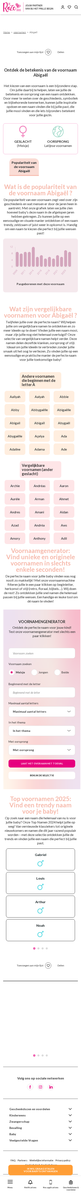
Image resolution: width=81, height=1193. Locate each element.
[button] (10, 1183)
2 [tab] (38, 948)
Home (6, 32)
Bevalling (15, 1128)
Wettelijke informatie (41, 1160)
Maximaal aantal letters (23, 703)
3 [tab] (43, 948)
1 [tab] (34, 948)
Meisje (20, 672)
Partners (22, 1160)
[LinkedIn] (51, 1087)
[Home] (29, 7)
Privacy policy (62, 1160)
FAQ (13, 1160)
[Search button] (76, 7)
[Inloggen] (62, 7)
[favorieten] (48, 52)
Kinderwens (17, 1115)
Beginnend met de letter (24, 684)
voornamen (20, 32)
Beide (65, 672)
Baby (12, 1134)
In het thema (17, 722)
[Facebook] (30, 1087)
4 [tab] (47, 948)
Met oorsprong (18, 741)
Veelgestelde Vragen (23, 1140)
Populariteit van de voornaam (24, 166)
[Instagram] (40, 1087)
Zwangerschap (19, 1121)
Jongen (43, 672)
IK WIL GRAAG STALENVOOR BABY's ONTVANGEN (41, 1170)
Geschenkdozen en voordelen (29, 1109)
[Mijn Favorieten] (69, 7)
